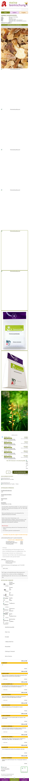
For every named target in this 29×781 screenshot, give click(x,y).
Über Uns (7, 632)
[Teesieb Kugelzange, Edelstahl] (5, 584)
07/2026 (25, 689)
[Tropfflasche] (5, 605)
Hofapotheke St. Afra (12, 440)
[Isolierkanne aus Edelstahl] (5, 611)
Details (7, 591)
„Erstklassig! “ (5, 673)
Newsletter (7, 646)
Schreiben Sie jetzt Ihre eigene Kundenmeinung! (15, 534)
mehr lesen (5, 568)
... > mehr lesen (4, 679)
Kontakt (7, 636)
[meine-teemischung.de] (14, 3)
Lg (2, 664)
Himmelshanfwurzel (5, 478)
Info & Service (8, 656)
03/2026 (25, 679)
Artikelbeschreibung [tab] (15, 25)
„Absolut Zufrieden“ (7, 757)
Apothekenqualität (9, 627)
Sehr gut (3, 559)
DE (14, 439)
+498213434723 (9, 641)
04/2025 (25, 668)
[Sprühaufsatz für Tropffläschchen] (5, 621)
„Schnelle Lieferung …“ (8, 726)
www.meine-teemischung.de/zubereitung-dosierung (13, 520)
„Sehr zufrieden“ (6, 715)
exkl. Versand (26, 474)
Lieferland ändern (24, 771)
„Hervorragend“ (6, 705)
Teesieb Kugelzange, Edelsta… (12, 583)
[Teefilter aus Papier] (5, 600)
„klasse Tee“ (5, 747)
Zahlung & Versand (10, 651)
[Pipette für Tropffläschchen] (5, 615)
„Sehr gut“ (4, 662)
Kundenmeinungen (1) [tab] (14, 27)
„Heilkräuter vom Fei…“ (7, 736)
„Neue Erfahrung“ (6, 694)
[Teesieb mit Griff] (5, 589)
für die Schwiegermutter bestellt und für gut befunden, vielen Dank (13, 749)
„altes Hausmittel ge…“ (7, 684)
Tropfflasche (12, 603)
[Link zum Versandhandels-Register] (5, 770)
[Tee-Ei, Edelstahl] (5, 594)
